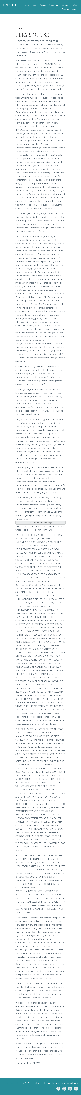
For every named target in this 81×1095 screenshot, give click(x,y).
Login (74, 9)
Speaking (53, 5)
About (34, 5)
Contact (65, 9)
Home (26, 5)
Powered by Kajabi (69, 1083)
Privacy (55, 1083)
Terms (47, 1083)
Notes (74, 5)
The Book (64, 5)
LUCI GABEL (9, 5)
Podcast (43, 5)
